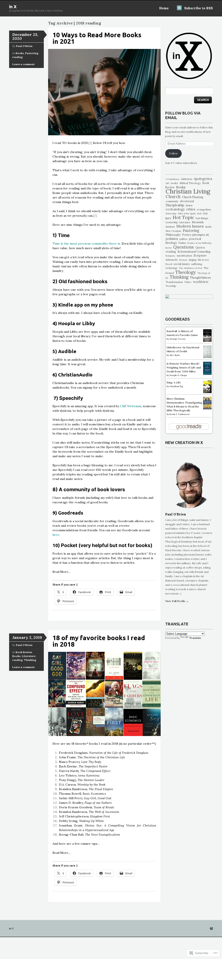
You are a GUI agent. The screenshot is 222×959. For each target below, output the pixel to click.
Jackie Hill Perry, (85, 798)
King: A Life (173, 382)
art (167, 183)
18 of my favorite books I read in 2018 (98, 641)
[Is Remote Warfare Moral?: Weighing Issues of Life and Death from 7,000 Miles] (207, 373)
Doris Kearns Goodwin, (86, 807)
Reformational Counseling (194, 251)
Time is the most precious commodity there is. (86, 243)
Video (187, 282)
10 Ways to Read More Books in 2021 (96, 38)
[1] (90, 143)
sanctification (184, 255)
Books (20, 53)
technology (172, 268)
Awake (174, 183)
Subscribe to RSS (198, 8)
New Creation (173, 230)
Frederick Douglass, (103, 753)
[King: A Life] (207, 392)
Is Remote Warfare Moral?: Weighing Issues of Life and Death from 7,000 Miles (183, 367)
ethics (190, 209)
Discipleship (175, 205)
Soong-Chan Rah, (89, 834)
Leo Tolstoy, (79, 775)
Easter (189, 205)
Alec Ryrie (175, 355)
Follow (173, 153)
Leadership (172, 222)
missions (170, 226)
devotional (187, 201)
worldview (201, 282)
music (208, 226)
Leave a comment (23, 64)
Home (164, 8)
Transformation (174, 282)
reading (17, 57)
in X (13, 6)
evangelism (204, 209)
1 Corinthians (172, 179)
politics (183, 239)
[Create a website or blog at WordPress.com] (211, 928)
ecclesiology (175, 209)
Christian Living (188, 191)
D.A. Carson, (82, 784)
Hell (199, 213)
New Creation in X (184, 442)
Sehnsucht (172, 259)
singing (192, 259)
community (172, 201)
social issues (182, 264)
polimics (172, 239)
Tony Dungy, (81, 780)
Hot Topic (183, 217)
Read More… (61, 572)
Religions (170, 255)
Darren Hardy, (84, 771)
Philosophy (173, 235)
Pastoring (31, 53)
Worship (171, 285)
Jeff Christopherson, (84, 816)
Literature (29, 656)
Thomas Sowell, (82, 794)
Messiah (198, 222)
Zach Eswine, (83, 766)
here (55, 535)
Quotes (200, 247)
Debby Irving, (81, 821)
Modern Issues (190, 226)
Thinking (30, 660)
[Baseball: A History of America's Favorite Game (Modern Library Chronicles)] (207, 340)
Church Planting (192, 197)
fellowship (171, 213)
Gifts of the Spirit (187, 213)
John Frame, (92, 757)
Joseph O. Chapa (178, 375)
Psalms (182, 243)
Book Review (24, 652)
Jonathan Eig (176, 386)
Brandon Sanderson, (86, 789)
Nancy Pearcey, (80, 762)
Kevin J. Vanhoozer (179, 414)
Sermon (183, 259)
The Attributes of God (190, 268)
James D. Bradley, (72, 803)
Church (173, 196)
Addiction (186, 179)
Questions (183, 247)
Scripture (200, 255)
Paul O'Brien (24, 46)
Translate (195, 637)
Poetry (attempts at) (195, 235)
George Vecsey (178, 338)
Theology (185, 272)
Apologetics (203, 179)
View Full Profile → (177, 601)
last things (202, 218)
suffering (196, 264)
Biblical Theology (190, 183)
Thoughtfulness (200, 277)
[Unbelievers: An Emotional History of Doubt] (207, 357)
